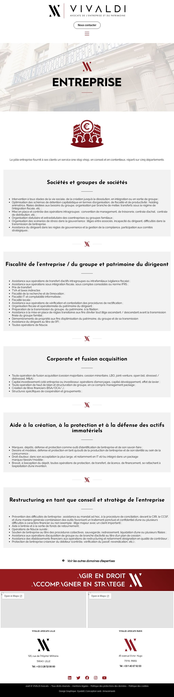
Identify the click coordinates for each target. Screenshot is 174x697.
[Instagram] (96, 678)
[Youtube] (104, 678)
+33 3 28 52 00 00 (46, 666)
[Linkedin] (70, 678)
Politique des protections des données (108, 686)
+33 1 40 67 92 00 (132, 666)
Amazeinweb (109, 691)
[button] (87, 25)
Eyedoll (80, 691)
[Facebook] (87, 678)
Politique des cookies (139, 686)
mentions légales (80, 686)
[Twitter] (78, 678)
